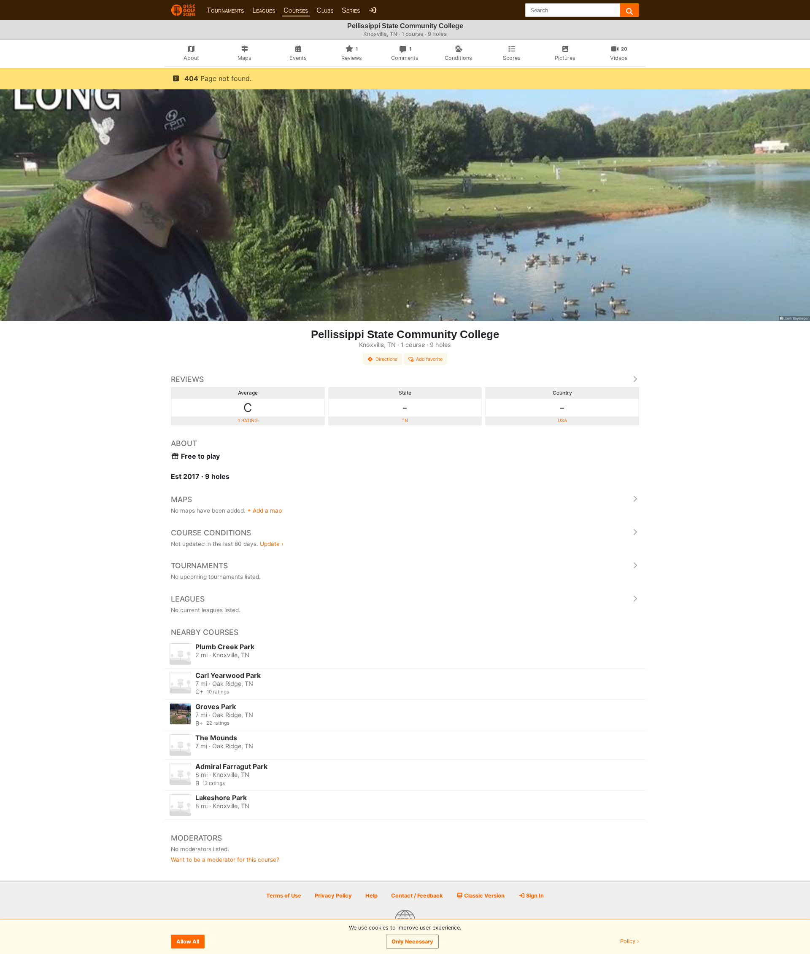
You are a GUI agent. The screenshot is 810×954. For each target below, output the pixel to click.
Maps (181, 499)
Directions (386, 359)
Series (351, 10)
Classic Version (484, 895)
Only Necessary (412, 941)
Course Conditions (211, 532)
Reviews (187, 379)
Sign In (534, 895)
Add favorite (429, 359)
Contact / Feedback (417, 895)
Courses (296, 10)
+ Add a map (264, 510)
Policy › (629, 941)
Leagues (263, 10)
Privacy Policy (333, 895)
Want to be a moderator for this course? (225, 859)
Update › (272, 543)
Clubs (324, 10)
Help (371, 895)
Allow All (187, 941)
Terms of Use (283, 895)
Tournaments (225, 10)
